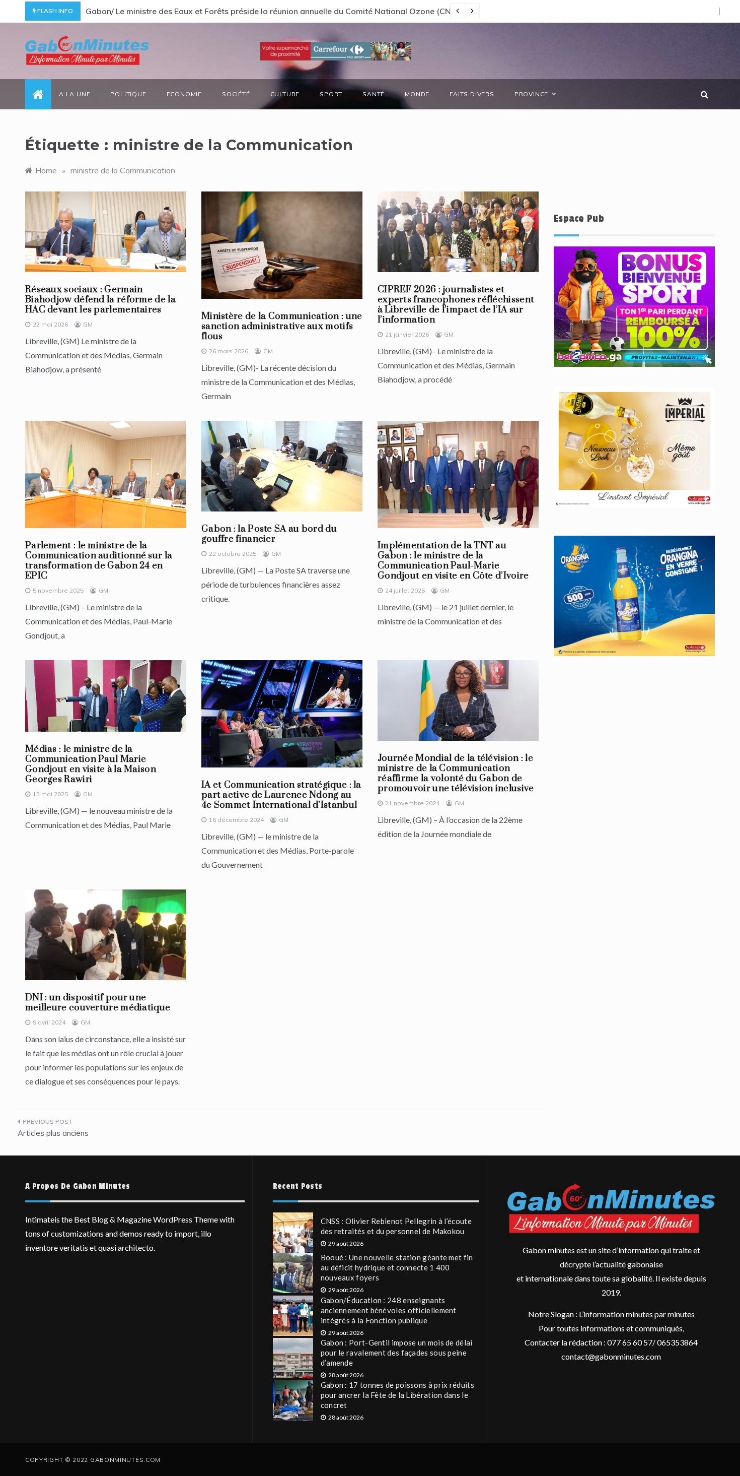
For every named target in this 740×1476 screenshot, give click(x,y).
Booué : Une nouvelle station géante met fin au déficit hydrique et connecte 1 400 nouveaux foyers (397, 1267)
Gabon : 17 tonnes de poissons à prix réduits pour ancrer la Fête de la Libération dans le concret (397, 1394)
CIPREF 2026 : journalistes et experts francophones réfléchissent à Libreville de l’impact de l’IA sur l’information (456, 305)
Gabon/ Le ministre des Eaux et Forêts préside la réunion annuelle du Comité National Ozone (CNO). (274, 11)
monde (417, 94)
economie (184, 94)
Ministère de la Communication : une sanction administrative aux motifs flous (281, 326)
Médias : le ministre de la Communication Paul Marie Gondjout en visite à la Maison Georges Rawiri (90, 764)
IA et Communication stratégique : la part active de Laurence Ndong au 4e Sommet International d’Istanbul (281, 795)
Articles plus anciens (53, 1133)
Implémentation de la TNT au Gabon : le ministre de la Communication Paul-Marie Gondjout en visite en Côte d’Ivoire (453, 561)
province (531, 94)
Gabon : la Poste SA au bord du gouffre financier (269, 534)
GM (88, 324)
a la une (74, 94)
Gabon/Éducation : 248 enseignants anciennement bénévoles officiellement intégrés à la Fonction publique (389, 1310)
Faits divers (472, 94)
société (236, 94)
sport (331, 94)
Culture (285, 94)
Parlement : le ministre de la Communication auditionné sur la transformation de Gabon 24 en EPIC (98, 561)
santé (373, 94)
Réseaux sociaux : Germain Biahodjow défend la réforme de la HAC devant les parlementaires (100, 299)
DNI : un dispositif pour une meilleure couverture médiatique (97, 1002)
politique (128, 94)
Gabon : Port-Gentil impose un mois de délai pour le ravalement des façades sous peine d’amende (397, 1352)
